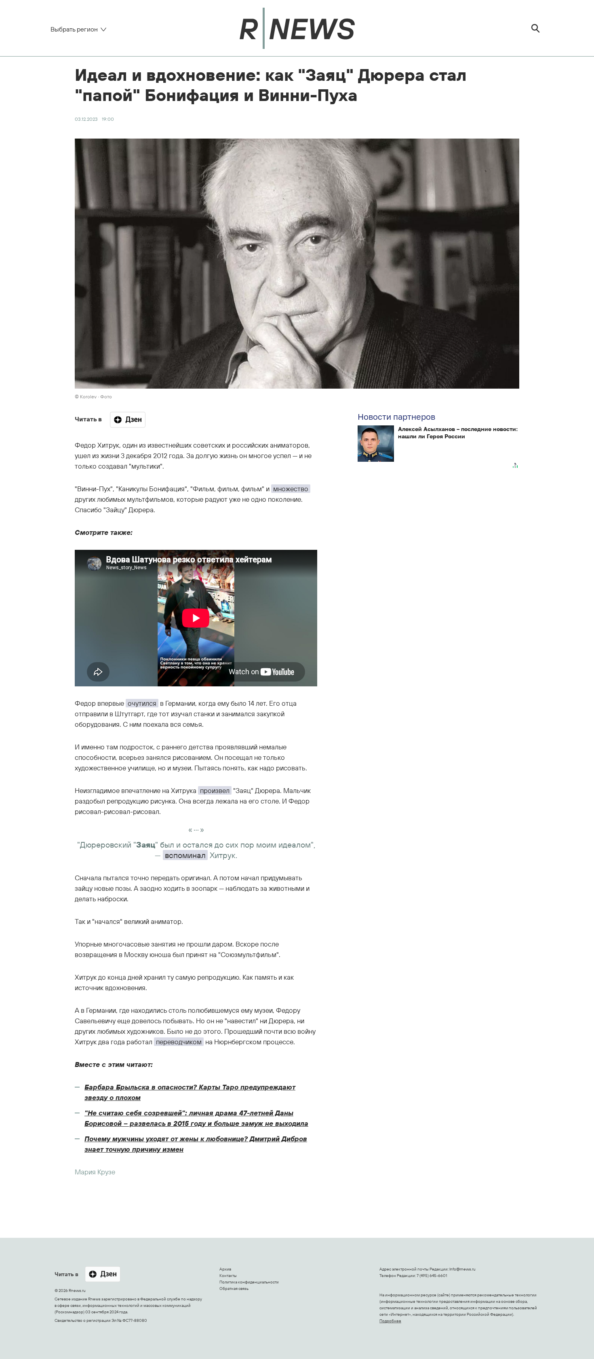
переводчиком (179, 1041)
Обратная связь (234, 1288)
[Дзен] (127, 420)
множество (290, 488)
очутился (142, 703)
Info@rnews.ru (462, 1269)
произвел (215, 790)
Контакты (228, 1275)
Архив (225, 1269)
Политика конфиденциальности (249, 1282)
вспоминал (185, 855)
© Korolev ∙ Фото (93, 396)
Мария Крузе (95, 1172)
